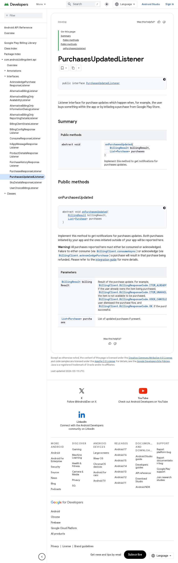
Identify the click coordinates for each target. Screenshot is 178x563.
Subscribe (135, 554)
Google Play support (163, 470)
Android (55, 452)
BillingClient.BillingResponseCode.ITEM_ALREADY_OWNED (137, 285)
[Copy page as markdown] (73, 68)
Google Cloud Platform (64, 528)
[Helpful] (158, 22)
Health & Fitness (76, 465)
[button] (22, 59)
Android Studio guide (144, 458)
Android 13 (120, 471)
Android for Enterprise (57, 460)
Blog (53, 483)
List (112, 151)
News (54, 477)
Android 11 (120, 482)
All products (58, 533)
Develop (62, 21)
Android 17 (121, 449)
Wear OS (98, 458)
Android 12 (121, 477)
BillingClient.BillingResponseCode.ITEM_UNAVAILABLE (135, 292)
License (66, 546)
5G (74, 485)
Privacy (76, 480)
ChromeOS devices (99, 465)
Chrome (55, 517)
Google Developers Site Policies (153, 361)
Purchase (122, 151)
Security (55, 466)
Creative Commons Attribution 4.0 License (150, 357)
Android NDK (143, 487)
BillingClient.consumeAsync (116, 251)
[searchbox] (23, 15)
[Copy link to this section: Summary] (80, 122)
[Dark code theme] (164, 79)
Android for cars (99, 474)
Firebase (55, 522)
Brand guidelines (83, 546)
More (39, 4)
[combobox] (83, 4)
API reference (143, 473)
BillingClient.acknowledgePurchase (84, 255)
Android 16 (121, 454)
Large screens (101, 452)
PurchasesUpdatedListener (103, 83)
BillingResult (119, 147)
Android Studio (151, 4)
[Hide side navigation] (41, 556)
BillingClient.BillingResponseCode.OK (125, 306)
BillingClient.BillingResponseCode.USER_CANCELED (133, 299)
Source (55, 472)
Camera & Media (77, 473)
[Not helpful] (164, 22)
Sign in (169, 4)
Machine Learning (77, 456)
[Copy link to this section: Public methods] (92, 182)
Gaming (76, 449)
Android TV (99, 480)
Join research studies (164, 479)
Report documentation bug (165, 460)
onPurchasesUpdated (118, 144)
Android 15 (121, 460)
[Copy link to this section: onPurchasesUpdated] (96, 198)
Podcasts (56, 489)
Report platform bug (164, 451)
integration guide (106, 259)
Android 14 (121, 466)
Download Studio (141, 480)
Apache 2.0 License (105, 361)
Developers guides (142, 466)
